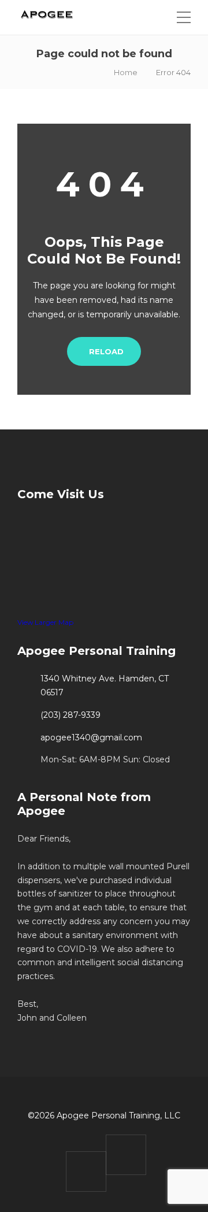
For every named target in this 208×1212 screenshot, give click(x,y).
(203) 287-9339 (70, 715)
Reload (106, 351)
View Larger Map (45, 622)
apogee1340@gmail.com (91, 737)
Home (126, 72)
